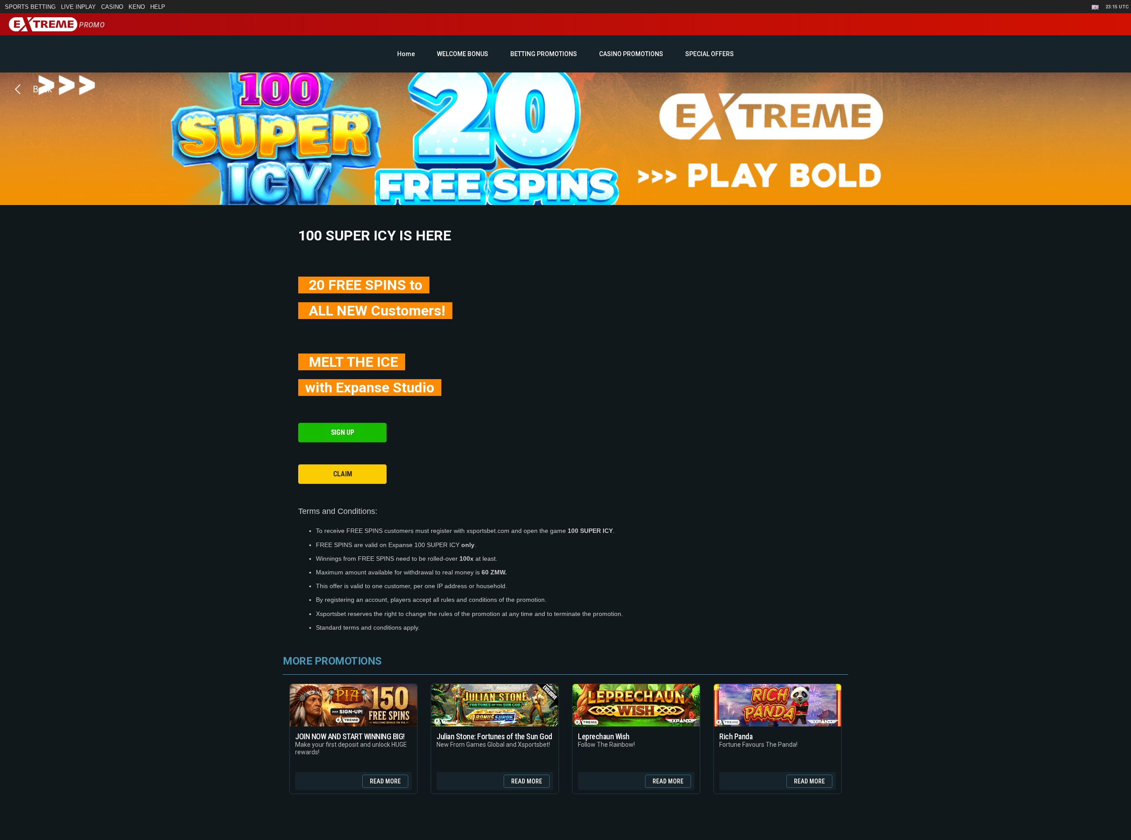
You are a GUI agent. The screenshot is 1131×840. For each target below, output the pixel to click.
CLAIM (342, 474)
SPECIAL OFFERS (709, 53)
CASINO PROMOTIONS (631, 53)
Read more (385, 781)
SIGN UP (342, 432)
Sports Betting (30, 7)
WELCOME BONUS (462, 53)
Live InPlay (78, 7)
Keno (137, 7)
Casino (112, 7)
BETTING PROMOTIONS (543, 53)
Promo (91, 25)
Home (406, 53)
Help (157, 7)
